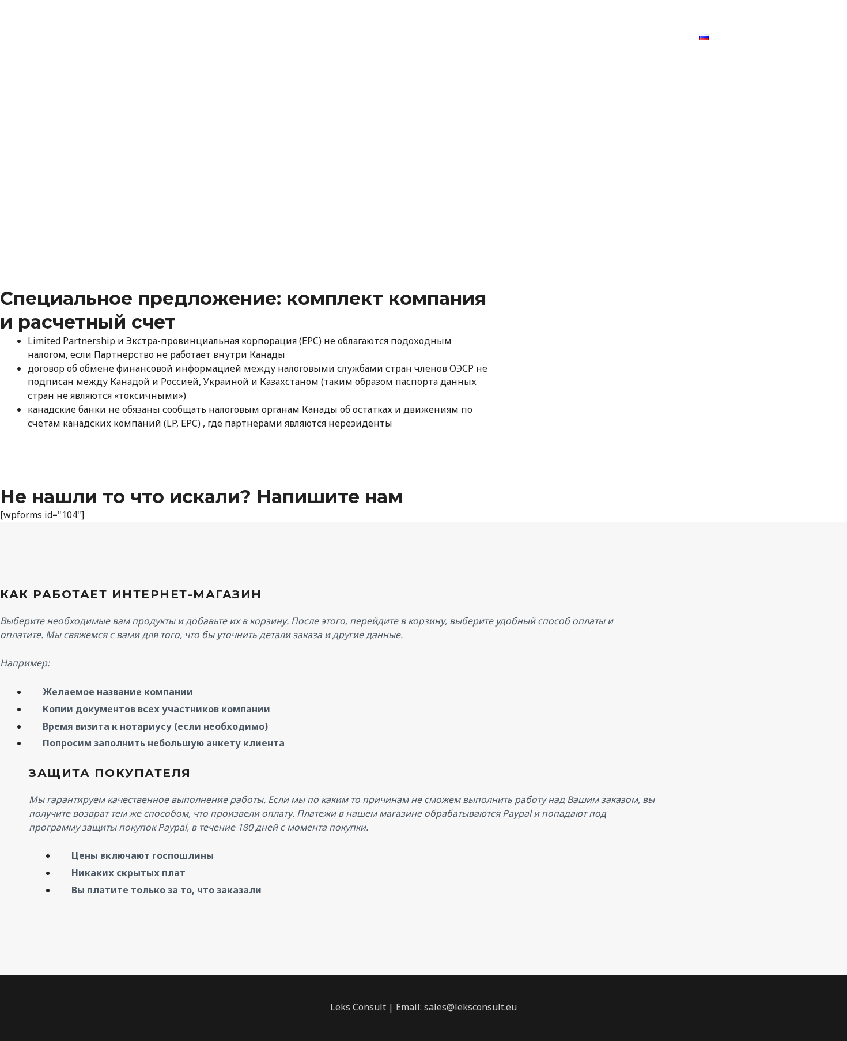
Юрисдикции (399, 37)
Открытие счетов (499, 37)
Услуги (334, 37)
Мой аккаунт (651, 37)
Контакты (581, 37)
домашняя (276, 37)
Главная (217, 37)
